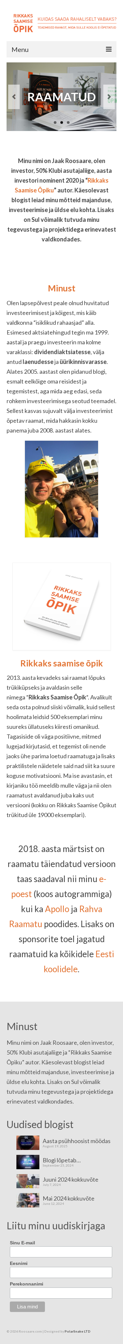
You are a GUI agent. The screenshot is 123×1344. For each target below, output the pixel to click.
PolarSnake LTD (78, 1331)
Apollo (57, 909)
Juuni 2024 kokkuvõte (70, 1179)
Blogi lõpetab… (62, 1159)
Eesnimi (19, 1263)
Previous (14, 97)
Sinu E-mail (22, 1242)
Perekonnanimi (26, 1284)
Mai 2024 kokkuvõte (68, 1198)
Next (109, 97)
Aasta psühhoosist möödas (77, 1140)
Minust (61, 288)
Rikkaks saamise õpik (61, 663)
